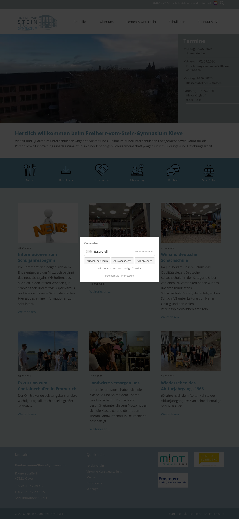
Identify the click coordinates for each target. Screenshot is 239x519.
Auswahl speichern (97, 260)
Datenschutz (112, 275)
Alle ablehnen (144, 260)
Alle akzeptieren (122, 260)
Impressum (127, 275)
